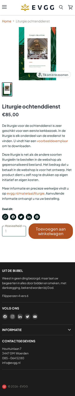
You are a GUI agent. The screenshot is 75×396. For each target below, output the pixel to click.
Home (6, 21)
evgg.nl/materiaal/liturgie (25, 193)
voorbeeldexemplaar (52, 141)
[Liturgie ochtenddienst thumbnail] (7, 89)
